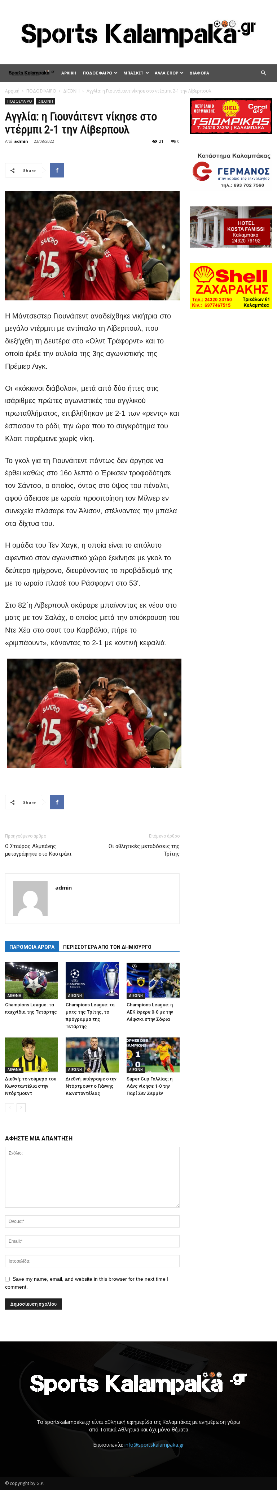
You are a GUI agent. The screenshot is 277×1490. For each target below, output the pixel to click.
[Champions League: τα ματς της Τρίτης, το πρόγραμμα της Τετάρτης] (92, 980)
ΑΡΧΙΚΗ (68, 73)
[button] (263, 73)
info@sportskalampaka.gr (154, 1444)
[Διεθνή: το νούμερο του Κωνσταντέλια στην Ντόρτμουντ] (31, 1054)
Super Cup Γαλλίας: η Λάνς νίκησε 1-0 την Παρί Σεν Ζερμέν (149, 1086)
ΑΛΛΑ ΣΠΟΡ (166, 73)
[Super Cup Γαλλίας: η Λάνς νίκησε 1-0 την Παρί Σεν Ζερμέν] (153, 1054)
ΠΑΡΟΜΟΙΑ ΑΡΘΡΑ (31, 947)
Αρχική (12, 91)
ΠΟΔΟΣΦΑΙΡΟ (97, 73)
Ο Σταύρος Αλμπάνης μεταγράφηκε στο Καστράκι (38, 850)
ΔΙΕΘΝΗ (71, 91)
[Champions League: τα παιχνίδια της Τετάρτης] (31, 980)
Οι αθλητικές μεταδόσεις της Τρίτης (144, 850)
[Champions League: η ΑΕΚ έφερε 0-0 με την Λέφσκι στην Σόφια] (153, 980)
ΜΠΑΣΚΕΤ (133, 73)
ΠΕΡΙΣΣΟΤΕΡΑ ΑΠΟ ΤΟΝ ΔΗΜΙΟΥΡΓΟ (107, 947)
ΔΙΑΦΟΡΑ (199, 73)
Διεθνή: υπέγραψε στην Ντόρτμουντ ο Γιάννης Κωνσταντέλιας (91, 1086)
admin (21, 141)
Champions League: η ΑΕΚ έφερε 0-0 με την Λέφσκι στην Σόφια (150, 1012)
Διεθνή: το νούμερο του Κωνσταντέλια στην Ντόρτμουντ (30, 1086)
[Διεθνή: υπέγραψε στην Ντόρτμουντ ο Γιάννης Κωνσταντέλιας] (92, 1054)
